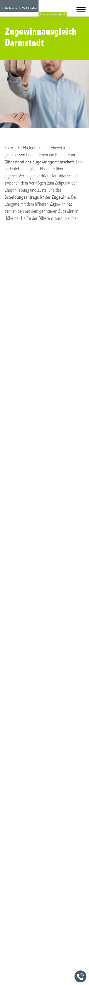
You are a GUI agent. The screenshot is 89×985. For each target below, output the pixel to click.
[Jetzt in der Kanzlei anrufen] (80, 976)
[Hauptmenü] (81, 10)
